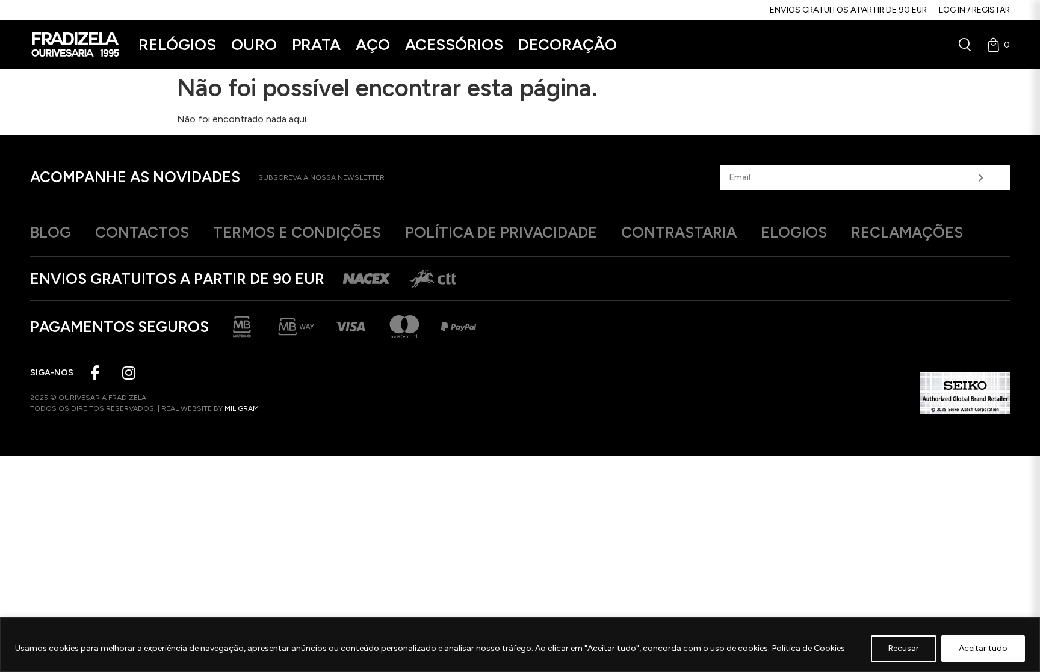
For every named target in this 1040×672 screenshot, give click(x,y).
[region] (520, 644)
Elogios (794, 232)
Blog (50, 232)
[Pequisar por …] (965, 44)
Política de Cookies (808, 648)
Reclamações (907, 232)
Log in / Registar (974, 10)
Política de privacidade (501, 232)
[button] (177, 45)
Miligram (241, 408)
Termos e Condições (297, 232)
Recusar (903, 648)
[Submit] (981, 177)
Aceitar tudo (983, 648)
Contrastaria (679, 232)
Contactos (142, 232)
